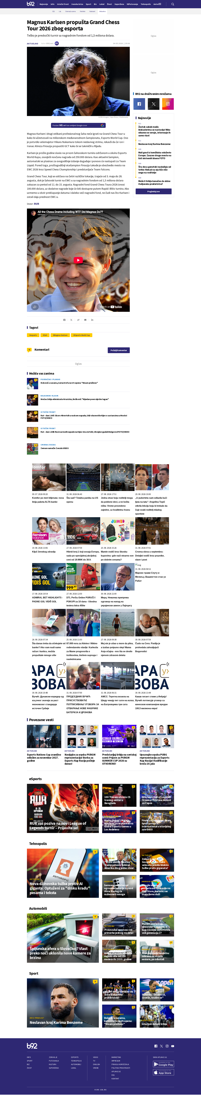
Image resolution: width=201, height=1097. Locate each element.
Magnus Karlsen (60, 335)
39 (36, 396)
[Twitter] (153, 104)
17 (171, 942)
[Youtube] (172, 1046)
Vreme (96, 1068)
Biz (28, 1064)
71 (36, 380)
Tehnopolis (76, 1061)
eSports (74, 1057)
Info (29, 1057)
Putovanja (54, 1061)
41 (36, 445)
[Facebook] (139, 104)
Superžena (54, 1068)
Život (29, 1068)
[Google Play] (163, 1064)
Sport (30, 1061)
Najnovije (44, 4)
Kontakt (115, 1079)
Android (108, 881)
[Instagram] (168, 104)
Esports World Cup (82, 335)
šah (45, 335)
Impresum (116, 1061)
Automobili (76, 1064)
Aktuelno (32, 43)
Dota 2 (145, 816)
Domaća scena (111, 816)
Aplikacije (116, 1071)
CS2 (106, 793)
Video (95, 1057)
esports (33, 335)
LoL (31, 819)
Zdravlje (53, 1057)
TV (94, 1061)
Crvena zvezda (48, 444)
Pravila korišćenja (120, 1064)
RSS (113, 1075)
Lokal (73, 1068)
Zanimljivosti (37, 944)
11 (36, 429)
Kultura (52, 1064)
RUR (36, 203)
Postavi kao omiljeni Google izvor (70, 125)
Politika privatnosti (121, 1068)
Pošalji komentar (119, 350)
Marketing (116, 1057)
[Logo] (30, 4)
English (96, 1064)
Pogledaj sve (153, 191)
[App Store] (163, 1072)
